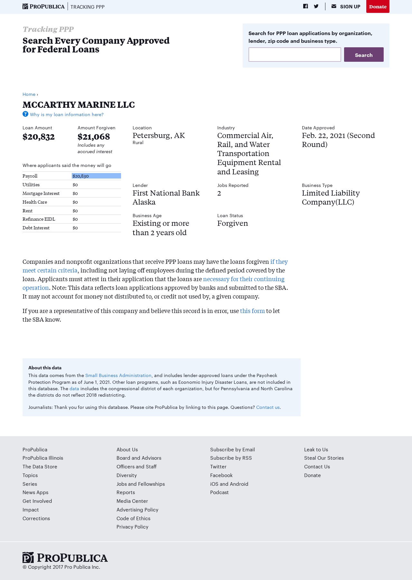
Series (30, 483)
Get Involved (37, 500)
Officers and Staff (137, 466)
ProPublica (35, 449)
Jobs (122, 483)
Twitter (218, 466)
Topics (30, 475)
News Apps (35, 492)
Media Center (132, 500)
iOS (214, 483)
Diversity (127, 475)
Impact (31, 509)
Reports (126, 492)
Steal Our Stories (324, 457)
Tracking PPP (87, 6)
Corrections (36, 518)
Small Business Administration (118, 375)
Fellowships (151, 483)
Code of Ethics (133, 518)
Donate (378, 6)
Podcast (219, 492)
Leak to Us (316, 449)
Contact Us (317, 466)
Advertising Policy (137, 509)
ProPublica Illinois (43, 457)
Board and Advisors (139, 457)
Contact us (268, 407)
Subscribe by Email (232, 449)
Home (29, 94)
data (74, 388)
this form (252, 310)
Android (239, 483)
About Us (127, 449)
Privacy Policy (132, 526)
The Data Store (40, 466)
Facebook (221, 475)
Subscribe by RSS (231, 457)
